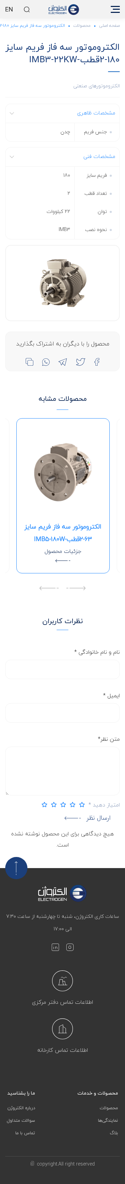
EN (9, 10)
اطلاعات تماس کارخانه (62, 1050)
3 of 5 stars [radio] (61, 804)
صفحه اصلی (109, 26)
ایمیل (111, 696)
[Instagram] (70, 948)
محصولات (82, 26)
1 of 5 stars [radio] (80, 804)
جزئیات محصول (62, 551)
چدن (65, 132)
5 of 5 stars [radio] (42, 804)
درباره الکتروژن (21, 1108)
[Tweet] (80, 361)
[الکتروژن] (64, 9)
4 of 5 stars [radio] (52, 804)
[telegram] (63, 361)
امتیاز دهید (104, 805)
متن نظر (109, 739)
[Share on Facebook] (96, 361)
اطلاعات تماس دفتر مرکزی (62, 1002)
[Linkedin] (55, 948)
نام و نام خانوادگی (97, 652)
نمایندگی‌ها (108, 1121)
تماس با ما (25, 1133)
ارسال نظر (98, 818)
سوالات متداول (21, 1121)
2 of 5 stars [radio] (70, 804)
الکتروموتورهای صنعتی (96, 86)
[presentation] (76, 589)
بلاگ (114, 1133)
